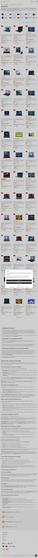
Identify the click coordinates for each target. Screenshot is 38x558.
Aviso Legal (27, 287)
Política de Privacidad (20, 287)
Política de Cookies (12, 287)
